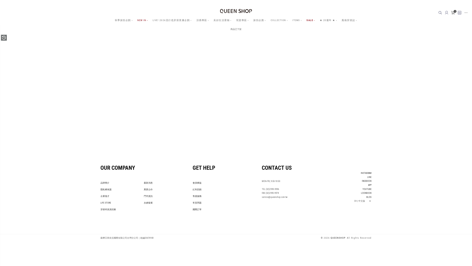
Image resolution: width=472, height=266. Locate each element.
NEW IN (141, 20)
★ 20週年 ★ (327, 20)
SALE (309, 20)
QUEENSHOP (338, 238)
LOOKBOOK (366, 193)
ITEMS (296, 20)
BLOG (369, 197)
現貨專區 (241, 20)
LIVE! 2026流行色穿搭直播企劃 (171, 20)
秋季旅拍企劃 (123, 20)
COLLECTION (278, 20)
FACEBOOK (367, 181)
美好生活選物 (222, 20)
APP (370, 185)
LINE (369, 177)
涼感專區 (201, 20)
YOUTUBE (367, 189)
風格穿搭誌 (348, 20)
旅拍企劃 (258, 20)
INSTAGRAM (366, 173)
